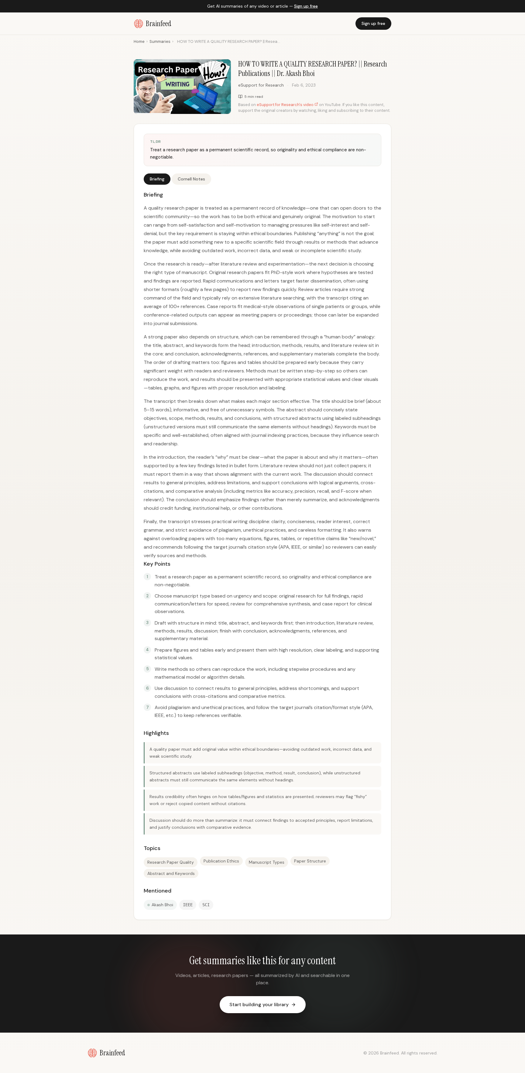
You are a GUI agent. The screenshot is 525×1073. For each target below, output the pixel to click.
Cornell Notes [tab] (191, 179)
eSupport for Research (261, 85)
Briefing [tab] (157, 179)
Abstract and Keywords (171, 873)
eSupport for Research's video (285, 104)
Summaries (159, 41)
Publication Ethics (221, 861)
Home (139, 41)
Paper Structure (310, 861)
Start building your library (259, 1004)
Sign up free (306, 6)
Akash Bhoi (162, 904)
